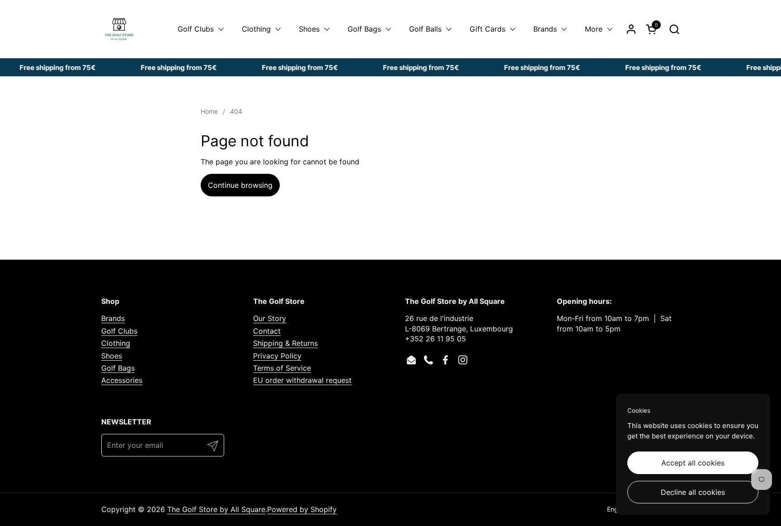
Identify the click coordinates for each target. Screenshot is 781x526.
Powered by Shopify (302, 509)
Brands (113, 318)
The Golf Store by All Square (216, 509)
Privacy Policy (277, 355)
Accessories (121, 380)
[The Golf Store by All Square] (119, 29)
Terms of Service (282, 367)
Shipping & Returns (285, 343)
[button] (674, 29)
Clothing (115, 343)
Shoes (111, 355)
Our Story (269, 318)
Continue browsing (240, 185)
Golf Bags (118, 367)
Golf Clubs (119, 330)
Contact (267, 330)
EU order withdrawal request (302, 380)
